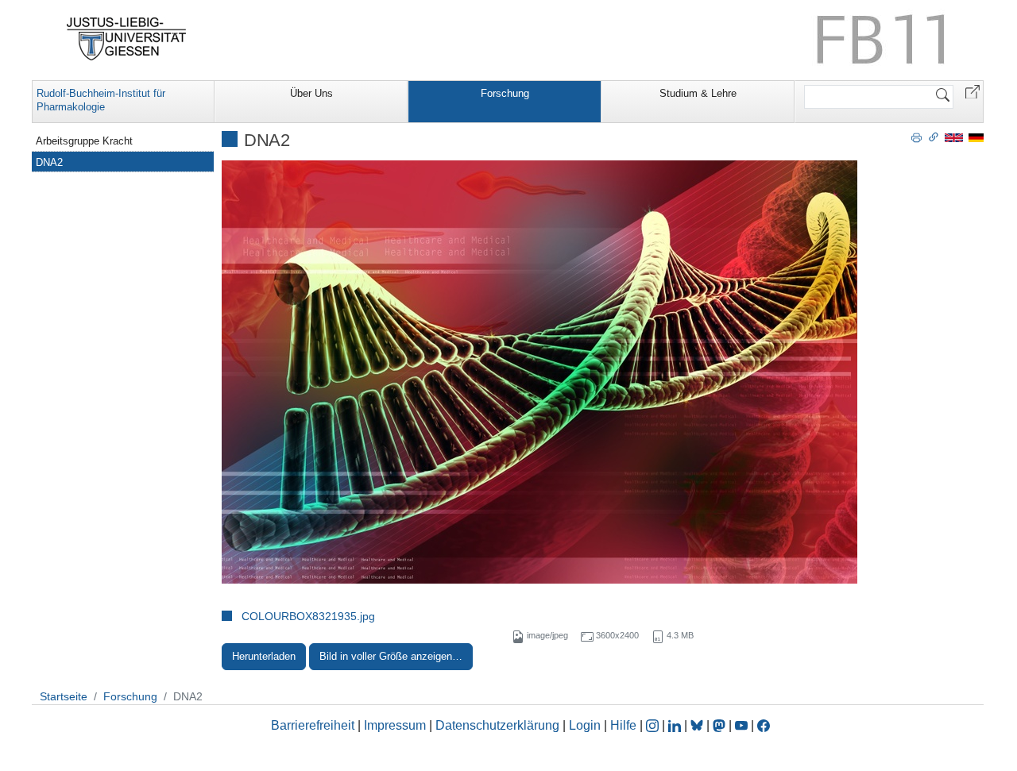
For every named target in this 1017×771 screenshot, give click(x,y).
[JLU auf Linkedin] (676, 725)
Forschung (505, 93)
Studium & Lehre (698, 93)
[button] (972, 91)
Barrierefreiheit (312, 725)
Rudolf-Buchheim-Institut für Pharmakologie (101, 100)
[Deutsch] (976, 137)
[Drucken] (916, 136)
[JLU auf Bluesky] (698, 725)
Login (586, 725)
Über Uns (311, 93)
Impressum (395, 725)
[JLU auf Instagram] (654, 725)
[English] (954, 137)
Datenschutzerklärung (497, 725)
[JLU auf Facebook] (763, 725)
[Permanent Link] (933, 137)
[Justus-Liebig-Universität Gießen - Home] (126, 39)
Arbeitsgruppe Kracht (84, 141)
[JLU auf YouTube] (741, 725)
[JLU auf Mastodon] (721, 725)
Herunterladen (264, 656)
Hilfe (623, 725)
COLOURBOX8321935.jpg (308, 616)
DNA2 (49, 162)
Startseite (63, 696)
